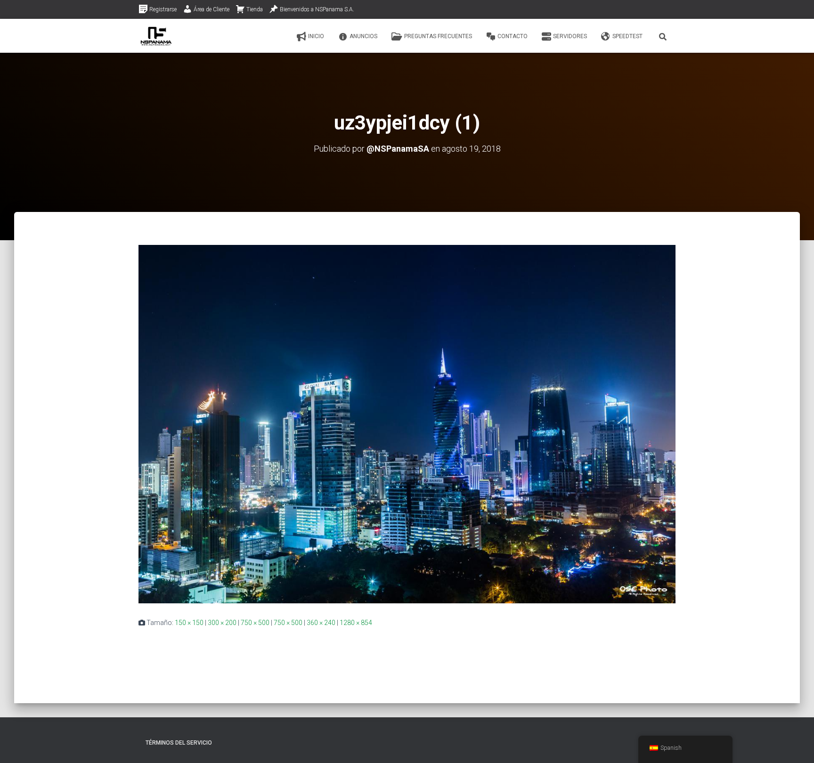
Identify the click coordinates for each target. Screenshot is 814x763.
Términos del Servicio (179, 742)
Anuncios (363, 36)
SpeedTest (627, 36)
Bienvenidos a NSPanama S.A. (317, 9)
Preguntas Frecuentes (438, 36)
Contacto (512, 36)
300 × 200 (222, 622)
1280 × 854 (356, 622)
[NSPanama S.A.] (156, 36)
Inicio (316, 36)
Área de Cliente (211, 9)
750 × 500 (255, 622)
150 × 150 (189, 622)
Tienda (254, 9)
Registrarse (163, 9)
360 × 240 (321, 622)
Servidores (570, 36)
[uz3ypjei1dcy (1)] (407, 423)
